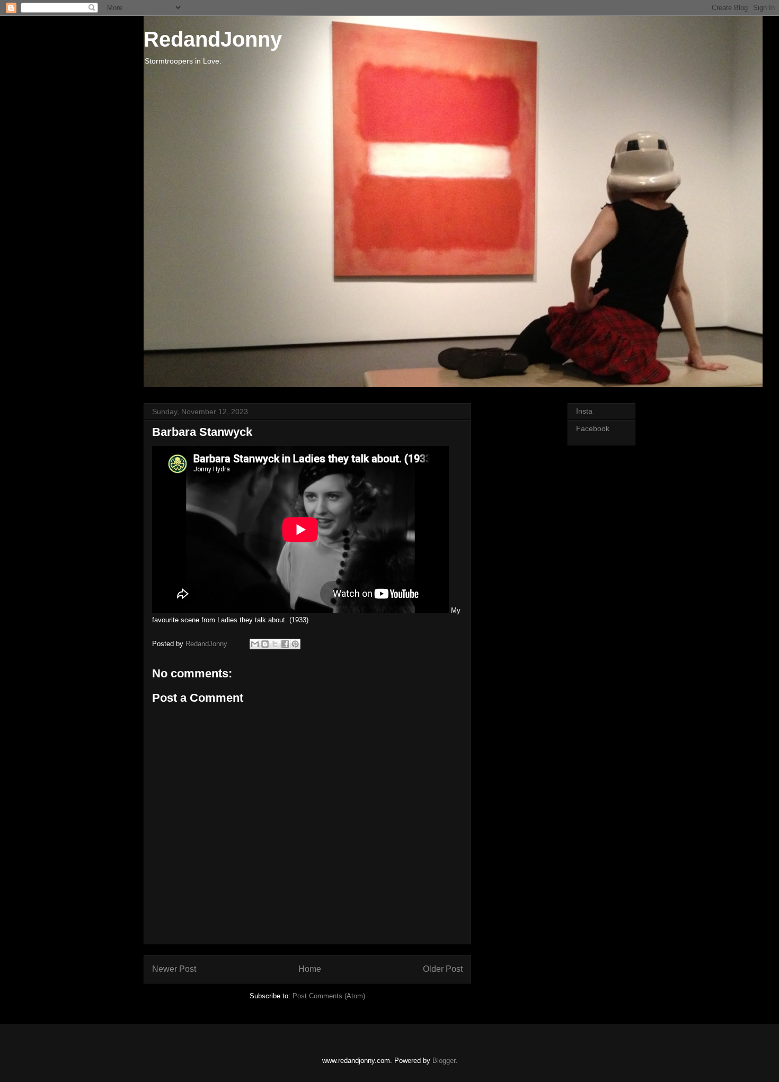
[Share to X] (275, 644)
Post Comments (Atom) (329, 996)
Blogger (443, 1061)
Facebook (592, 428)
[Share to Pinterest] (295, 644)
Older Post (443, 968)
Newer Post (174, 968)
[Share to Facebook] (285, 644)
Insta (584, 411)
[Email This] (255, 644)
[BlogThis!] (265, 644)
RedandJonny (213, 39)
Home (309, 968)
